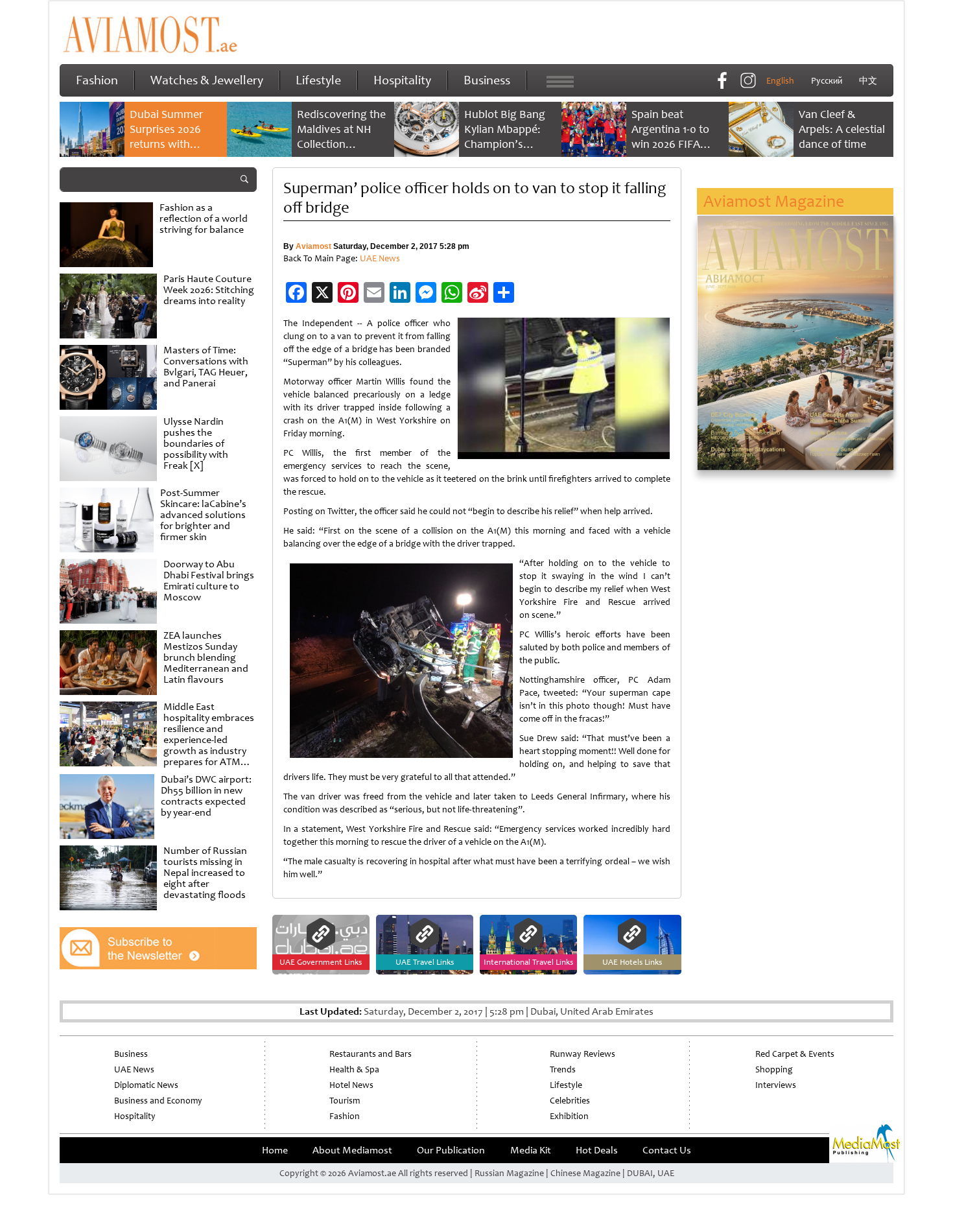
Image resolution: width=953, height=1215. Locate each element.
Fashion (97, 80)
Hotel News (351, 1085)
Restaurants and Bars (370, 1053)
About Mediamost (352, 1150)
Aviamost (313, 246)
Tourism (344, 1100)
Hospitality (402, 80)
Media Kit (530, 1150)
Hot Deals (597, 1150)
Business (487, 80)
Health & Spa (354, 1069)
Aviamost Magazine (773, 201)
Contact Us (666, 1150)
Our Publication (451, 1150)
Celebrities (570, 1100)
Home (275, 1150)
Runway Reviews (582, 1053)
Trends (563, 1069)
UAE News (380, 258)
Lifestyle (318, 80)
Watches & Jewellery (206, 80)
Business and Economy (158, 1100)
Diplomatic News (146, 1085)
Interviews (775, 1085)
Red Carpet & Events (794, 1053)
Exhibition (569, 1116)
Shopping (774, 1069)
